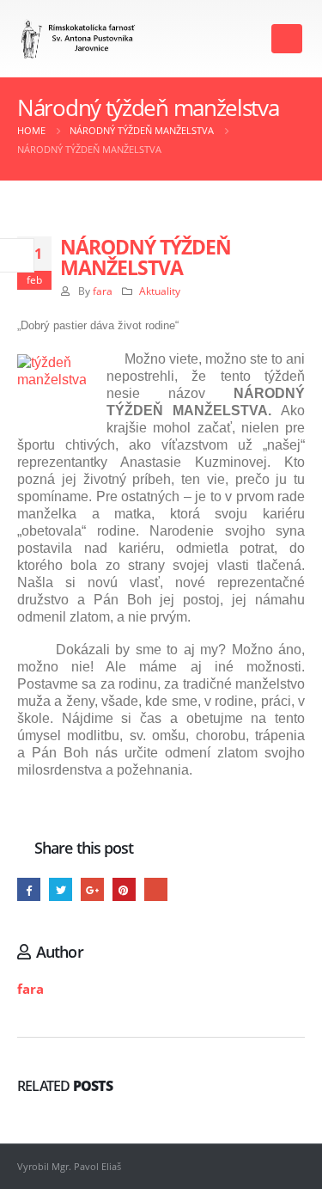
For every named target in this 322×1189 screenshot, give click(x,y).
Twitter (60, 889)
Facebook (28, 889)
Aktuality (159, 290)
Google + (92, 889)
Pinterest (124, 889)
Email (155, 889)
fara (102, 290)
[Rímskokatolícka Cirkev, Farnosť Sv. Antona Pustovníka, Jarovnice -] (78, 39)
